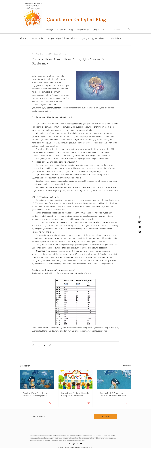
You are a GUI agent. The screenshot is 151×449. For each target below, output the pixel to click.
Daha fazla (114, 38)
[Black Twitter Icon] (140, 232)
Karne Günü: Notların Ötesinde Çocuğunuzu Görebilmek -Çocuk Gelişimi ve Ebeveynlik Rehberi (75, 394)
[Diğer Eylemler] (117, 54)
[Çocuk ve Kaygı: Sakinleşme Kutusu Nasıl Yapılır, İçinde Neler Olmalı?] (37, 379)
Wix (91, 447)
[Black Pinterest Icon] (140, 227)
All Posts (23, 38)
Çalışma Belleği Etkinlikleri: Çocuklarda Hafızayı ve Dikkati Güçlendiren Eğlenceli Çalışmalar (113, 394)
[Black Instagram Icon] (140, 222)
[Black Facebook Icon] (140, 217)
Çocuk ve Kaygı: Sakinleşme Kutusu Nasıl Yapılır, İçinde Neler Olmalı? (35, 394)
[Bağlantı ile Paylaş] (50, 345)
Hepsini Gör (127, 366)
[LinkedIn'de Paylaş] (44, 345)
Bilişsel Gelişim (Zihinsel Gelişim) (62, 38)
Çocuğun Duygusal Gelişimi (93, 38)
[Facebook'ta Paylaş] (33, 345)
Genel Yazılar (38, 38)
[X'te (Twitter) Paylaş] (39, 345)
